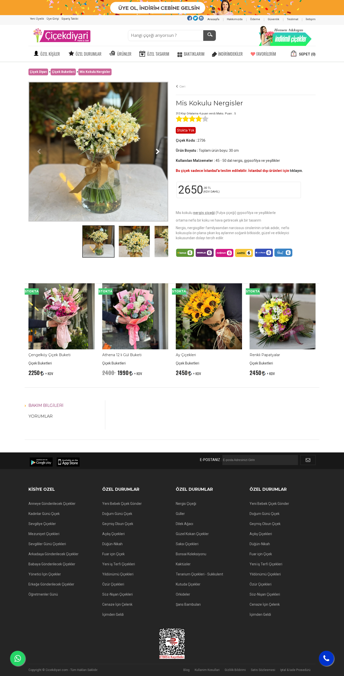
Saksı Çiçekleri (187, 544)
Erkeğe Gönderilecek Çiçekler (51, 584)
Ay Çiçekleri (186, 355)
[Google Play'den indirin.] (41, 462)
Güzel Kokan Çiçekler (192, 534)
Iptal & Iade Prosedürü (295, 670)
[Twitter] (195, 18)
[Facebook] (189, 18)
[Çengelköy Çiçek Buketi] (61, 316)
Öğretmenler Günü (43, 594)
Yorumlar (40, 416)
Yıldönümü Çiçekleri (117, 574)
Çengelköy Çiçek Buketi (49, 355)
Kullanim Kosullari (207, 670)
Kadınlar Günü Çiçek (44, 514)
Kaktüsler (183, 564)
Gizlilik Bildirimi (235, 670)
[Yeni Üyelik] (172, 7)
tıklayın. (296, 171)
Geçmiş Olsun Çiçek (117, 524)
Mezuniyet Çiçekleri (43, 534)
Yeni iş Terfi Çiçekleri (118, 564)
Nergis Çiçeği (186, 504)
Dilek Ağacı (184, 524)
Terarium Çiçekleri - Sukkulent (199, 574)
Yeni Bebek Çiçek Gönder (122, 504)
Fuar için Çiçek (113, 554)
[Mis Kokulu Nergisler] (98, 151)
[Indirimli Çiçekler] (285, 35)
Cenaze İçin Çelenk (117, 604)
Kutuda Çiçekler (188, 584)
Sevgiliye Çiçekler (42, 524)
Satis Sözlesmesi (263, 670)
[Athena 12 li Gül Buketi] (135, 316)
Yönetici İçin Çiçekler (44, 574)
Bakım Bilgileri (45, 405)
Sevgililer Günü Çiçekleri (47, 544)
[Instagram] (201, 18)
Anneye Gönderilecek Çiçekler (52, 504)
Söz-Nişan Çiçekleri (117, 594)
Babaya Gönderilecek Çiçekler (51, 564)
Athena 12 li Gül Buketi (122, 355)
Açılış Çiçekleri (113, 534)
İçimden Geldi (113, 614)
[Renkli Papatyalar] (283, 316)
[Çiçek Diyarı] (61, 35)
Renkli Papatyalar (265, 355)
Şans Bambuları (188, 604)
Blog (186, 670)
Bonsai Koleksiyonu (191, 554)
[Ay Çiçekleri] (209, 316)
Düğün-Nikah (112, 544)
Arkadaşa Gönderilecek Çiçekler (53, 554)
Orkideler (183, 594)
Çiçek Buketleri (63, 72)
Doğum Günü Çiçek (117, 514)
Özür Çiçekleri (113, 584)
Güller (180, 514)
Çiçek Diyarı (38, 72)
